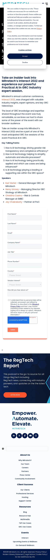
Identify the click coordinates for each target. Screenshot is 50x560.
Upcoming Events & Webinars (25, 542)
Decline (25, 62)
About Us (25, 454)
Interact (25, 538)
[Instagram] (35, 435)
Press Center (25, 475)
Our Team (25, 464)
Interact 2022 (8, 99)
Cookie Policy (41, 554)
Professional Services (25, 493)
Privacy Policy (40, 552)
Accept (25, 56)
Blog (25, 512)
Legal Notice (30, 554)
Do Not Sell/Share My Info (25, 557)
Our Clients (25, 490)
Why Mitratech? (25, 460)
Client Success (25, 484)
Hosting (25, 497)
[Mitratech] (46, 3)
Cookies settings (25, 50)
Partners (25, 471)
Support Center (25, 501)
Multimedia (25, 519)
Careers (25, 468)
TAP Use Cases (25, 523)
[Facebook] (24, 435)
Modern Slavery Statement (13, 554)
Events (25, 532)
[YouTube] (30, 435)
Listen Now (15, 395)
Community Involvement (25, 479)
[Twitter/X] (19, 435)
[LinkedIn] (13, 435)
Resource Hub (25, 516)
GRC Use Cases (25, 527)
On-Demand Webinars (25, 545)
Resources (25, 506)
